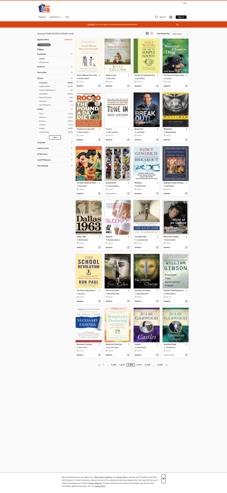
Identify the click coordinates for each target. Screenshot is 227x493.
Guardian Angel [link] (170, 344)
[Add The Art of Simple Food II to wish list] (157, 86)
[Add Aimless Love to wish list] (128, 86)
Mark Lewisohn (113, 132)
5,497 (139, 365)
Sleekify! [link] (109, 237)
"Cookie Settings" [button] (95, 483)
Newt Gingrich (141, 186)
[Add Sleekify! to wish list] (128, 247)
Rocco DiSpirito (84, 132)
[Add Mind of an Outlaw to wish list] (186, 247)
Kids (67, 17)
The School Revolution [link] (86, 291)
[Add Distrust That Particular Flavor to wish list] (186, 301)
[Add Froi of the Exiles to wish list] (128, 301)
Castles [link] (137, 344)
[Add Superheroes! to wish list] (128, 193)
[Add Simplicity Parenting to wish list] (128, 355)
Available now (44, 62)
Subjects (42, 17)
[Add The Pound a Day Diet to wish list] (99, 140)
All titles (42, 59)
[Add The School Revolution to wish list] (99, 301)
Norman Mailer (170, 240)
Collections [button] (55, 17)
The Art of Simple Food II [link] (145, 75)
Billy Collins (111, 78)
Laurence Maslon (113, 186)
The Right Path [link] (141, 237)
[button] (160, 17)
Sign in (181, 17)
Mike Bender (170, 186)
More (55, 137)
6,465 (160, 365)
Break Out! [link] (139, 129)
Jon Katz (168, 78)
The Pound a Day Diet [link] (85, 129)
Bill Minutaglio (83, 240)
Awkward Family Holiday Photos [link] (174, 183)
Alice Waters (141, 78)
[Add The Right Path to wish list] (157, 247)
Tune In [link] (109, 129)
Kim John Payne (113, 347)
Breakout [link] (138, 183)
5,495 (122, 365)
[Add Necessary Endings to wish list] (99, 355)
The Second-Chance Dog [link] (174, 75)
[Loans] (171, 17)
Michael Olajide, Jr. (114, 240)
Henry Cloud (83, 347)
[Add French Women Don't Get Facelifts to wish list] (99, 86)
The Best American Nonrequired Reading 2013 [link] (87, 183)
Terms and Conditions (103, 477)
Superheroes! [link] (111, 183)
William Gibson (170, 294)
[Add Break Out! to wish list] (157, 140)
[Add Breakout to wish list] (157, 193)
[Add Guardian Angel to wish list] (186, 355)
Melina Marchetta (113, 294)
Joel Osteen (141, 132)
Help (184, 3)
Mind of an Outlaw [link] (171, 237)
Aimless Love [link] (111, 75)
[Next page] (166, 364)
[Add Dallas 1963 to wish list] (99, 247)
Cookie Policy (100, 486)
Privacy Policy (122, 477)
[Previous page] (99, 364)
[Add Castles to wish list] (157, 355)
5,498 (147, 365)
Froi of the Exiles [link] (112, 291)
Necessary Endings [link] (84, 344)
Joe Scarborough (142, 240)
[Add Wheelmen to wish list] (186, 140)
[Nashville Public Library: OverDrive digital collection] (44, 8)
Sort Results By (163, 34)
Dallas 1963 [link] (81, 237)
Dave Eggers (83, 186)
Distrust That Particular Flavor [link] (174, 291)
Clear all (68, 40)
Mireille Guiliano (84, 78)
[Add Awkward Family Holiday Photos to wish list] (186, 193)
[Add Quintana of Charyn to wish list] (157, 301)
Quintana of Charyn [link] (143, 291)
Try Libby (91, 24)
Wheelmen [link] (168, 129)
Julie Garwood (141, 347)
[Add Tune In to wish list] (128, 140)
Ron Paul (82, 294)
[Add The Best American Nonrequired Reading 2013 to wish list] (99, 193)
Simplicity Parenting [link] (114, 344)
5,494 (113, 365)
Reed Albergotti (171, 132)
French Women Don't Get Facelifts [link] (87, 75)
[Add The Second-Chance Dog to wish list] (186, 86)
